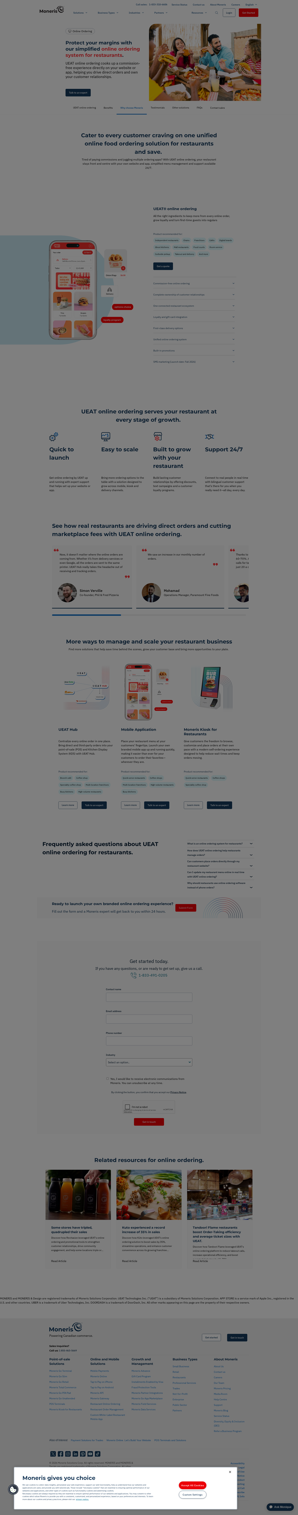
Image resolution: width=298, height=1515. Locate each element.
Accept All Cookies (192, 1485)
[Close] (230, 1472)
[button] (13, 1489)
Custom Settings (193, 1494)
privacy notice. (82, 1499)
